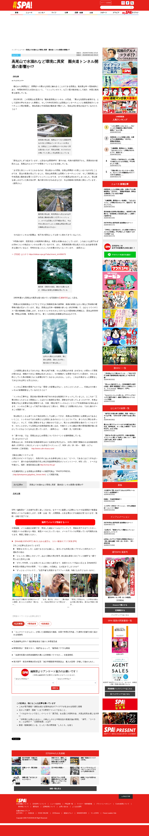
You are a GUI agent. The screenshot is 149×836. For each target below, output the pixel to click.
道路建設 (45, 624)
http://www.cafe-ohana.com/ (42, 449)
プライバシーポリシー (104, 804)
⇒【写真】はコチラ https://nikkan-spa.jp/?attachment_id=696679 (39, 254)
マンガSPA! (95, 813)
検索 (131, 7)
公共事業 (19, 624)
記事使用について (49, 806)
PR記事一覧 (69, 804)
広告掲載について (22, 804)
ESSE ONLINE (43, 813)
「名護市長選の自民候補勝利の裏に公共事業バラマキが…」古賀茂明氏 (43, 655)
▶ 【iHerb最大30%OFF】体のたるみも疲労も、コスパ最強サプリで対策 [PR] (44, 541)
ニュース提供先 (55, 804)
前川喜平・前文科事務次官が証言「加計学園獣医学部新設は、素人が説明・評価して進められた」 (54, 662)
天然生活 (31, 813)
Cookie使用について (122, 804)
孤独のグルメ (68, 813)
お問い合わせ (64, 806)
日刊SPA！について (39, 804)
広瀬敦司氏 (63, 298)
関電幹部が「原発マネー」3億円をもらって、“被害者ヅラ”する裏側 (42, 648)
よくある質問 (76, 806)
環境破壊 (32, 624)
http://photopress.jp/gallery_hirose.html (29, 475)
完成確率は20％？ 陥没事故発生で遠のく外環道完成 (35, 641)
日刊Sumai (56, 813)
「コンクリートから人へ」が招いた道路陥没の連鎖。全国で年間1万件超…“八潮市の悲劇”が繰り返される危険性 (56, 633)
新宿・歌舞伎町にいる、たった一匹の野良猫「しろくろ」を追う (46, 725)
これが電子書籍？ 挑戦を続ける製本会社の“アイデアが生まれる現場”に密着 (50, 707)
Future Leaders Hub (109, 813)
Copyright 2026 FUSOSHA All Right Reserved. (31, 818)
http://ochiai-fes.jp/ (47, 465)
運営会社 (36, 806)
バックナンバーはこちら (120, 615)
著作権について (23, 806)
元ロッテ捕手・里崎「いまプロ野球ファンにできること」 (43, 710)
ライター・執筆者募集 (85, 804)
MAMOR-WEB (82, 813)
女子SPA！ (20, 813)
